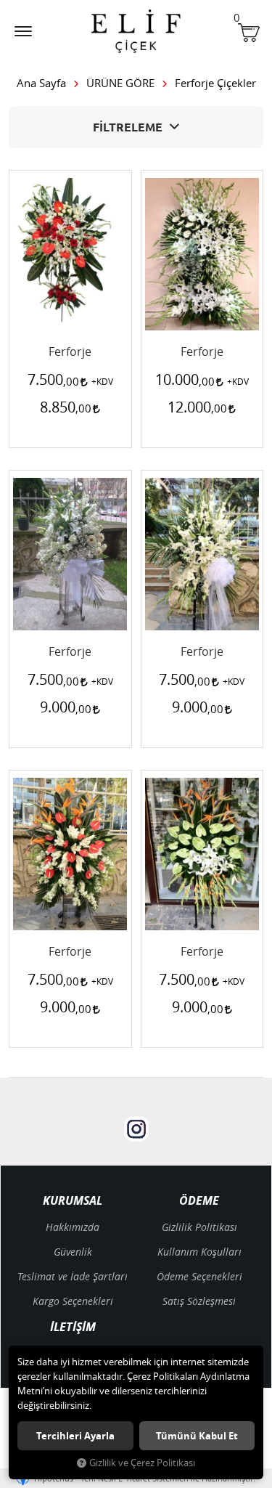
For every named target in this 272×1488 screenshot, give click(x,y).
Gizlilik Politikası (199, 1227)
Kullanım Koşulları (199, 1252)
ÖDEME (199, 1201)
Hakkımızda (72, 1227)
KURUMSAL (72, 1201)
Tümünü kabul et (197, 1435)
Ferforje (70, 352)
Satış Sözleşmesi (199, 1301)
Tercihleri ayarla (75, 1435)
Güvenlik (73, 1252)
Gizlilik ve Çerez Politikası (142, 1463)
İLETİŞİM (73, 1327)
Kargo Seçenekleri (73, 1301)
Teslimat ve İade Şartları (72, 1276)
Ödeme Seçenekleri (199, 1276)
